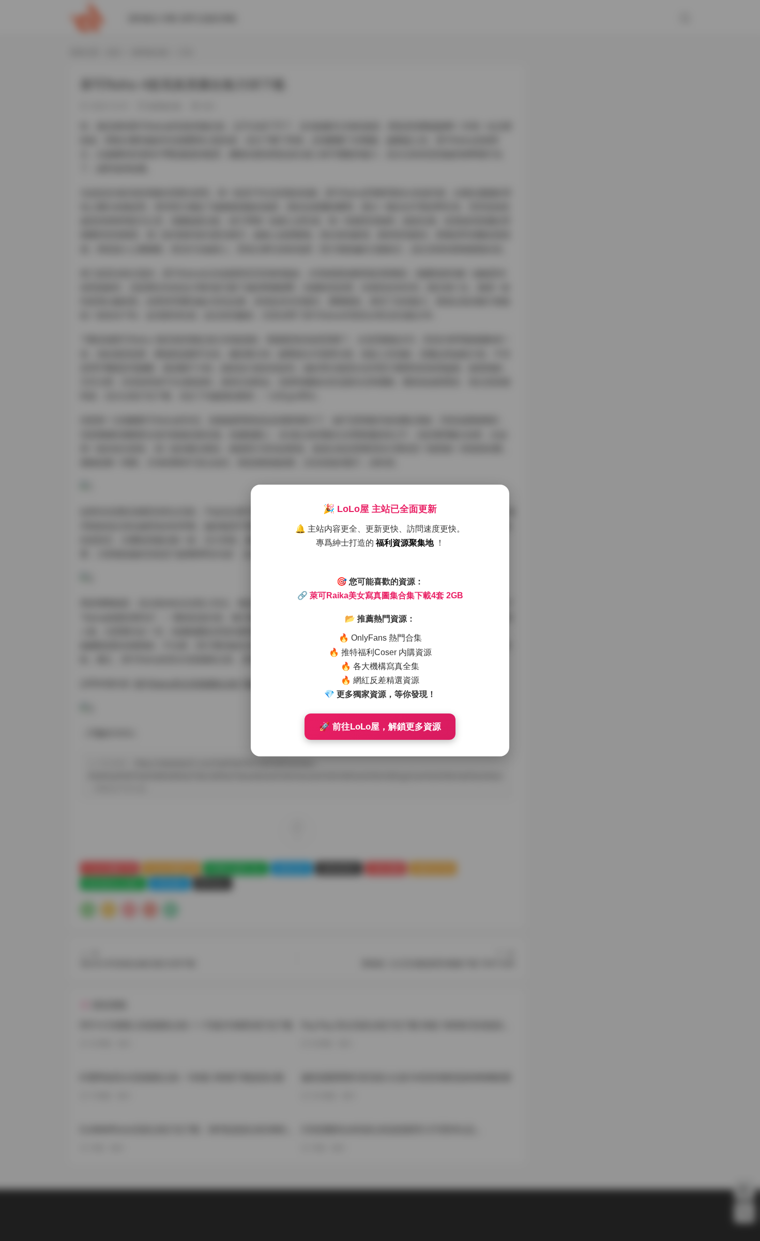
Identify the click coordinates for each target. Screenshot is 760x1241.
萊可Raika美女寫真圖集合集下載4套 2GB (386, 595)
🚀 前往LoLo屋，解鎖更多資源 (380, 727)
